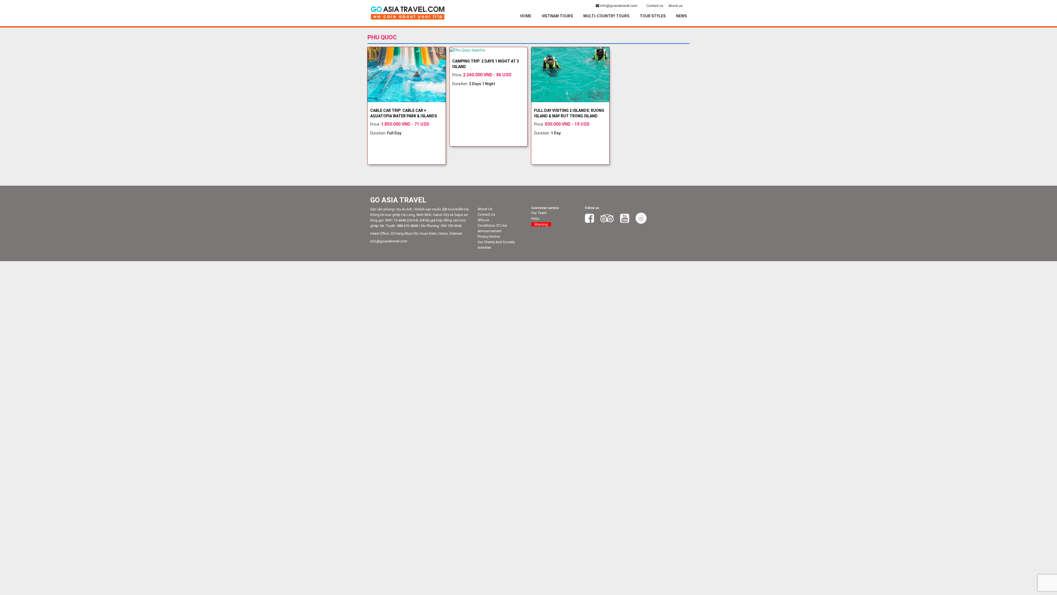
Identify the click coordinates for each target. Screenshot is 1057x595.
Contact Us (486, 214)
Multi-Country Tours (606, 16)
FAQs (535, 219)
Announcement (490, 231)
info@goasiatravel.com (618, 6)
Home (525, 16)
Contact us (654, 6)
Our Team (539, 213)
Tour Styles (653, 16)
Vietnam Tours (557, 16)
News (681, 16)
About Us (485, 209)
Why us (483, 220)
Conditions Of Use (492, 225)
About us (675, 6)
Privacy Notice (489, 236)
